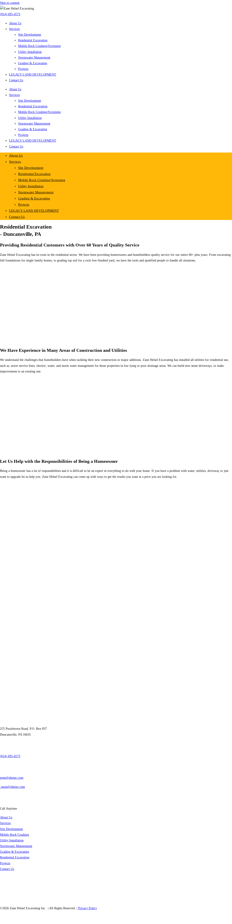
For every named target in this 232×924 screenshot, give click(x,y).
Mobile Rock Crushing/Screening (39, 46)
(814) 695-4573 (10, 14)
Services (14, 29)
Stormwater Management (34, 57)
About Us (15, 23)
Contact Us (16, 80)
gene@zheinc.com (11, 777)
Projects (23, 69)
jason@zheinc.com (13, 786)
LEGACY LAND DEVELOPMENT (32, 74)
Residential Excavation (32, 40)
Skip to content (9, 3)
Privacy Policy (87, 908)
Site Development (29, 34)
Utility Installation (30, 52)
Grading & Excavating (32, 63)
